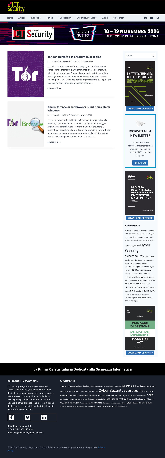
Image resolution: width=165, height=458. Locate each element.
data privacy (138, 263)
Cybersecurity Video (87, 18)
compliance (143, 234)
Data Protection (114, 395)
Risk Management (143, 287)
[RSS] (157, 18)
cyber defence (150, 386)
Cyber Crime (143, 237)
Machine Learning (135, 280)
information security (131, 274)
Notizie (50, 18)
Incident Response (144, 270)
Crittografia (151, 234)
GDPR (133, 270)
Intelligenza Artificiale (143, 277)
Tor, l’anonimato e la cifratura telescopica (74, 56)
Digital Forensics (142, 266)
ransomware (130, 287)
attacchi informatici (133, 230)
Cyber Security (111, 390)
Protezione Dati (145, 284)
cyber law (146, 241)
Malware (146, 280)
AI (125, 230)
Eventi (105, 18)
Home (10, 18)
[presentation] (25, 74)
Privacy (136, 284)
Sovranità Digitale (131, 298)
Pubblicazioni (65, 18)
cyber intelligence (136, 241)
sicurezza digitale (120, 403)
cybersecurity (134, 256)
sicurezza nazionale (131, 294)
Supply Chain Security (144, 298)
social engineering (143, 294)
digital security (141, 395)
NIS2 (153, 280)
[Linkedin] (145, 18)
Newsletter (118, 18)
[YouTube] (151, 18)
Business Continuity (148, 230)
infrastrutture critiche (96, 399)
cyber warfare (148, 260)
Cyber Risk (136, 246)
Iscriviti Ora (140, 163)
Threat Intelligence (132, 301)
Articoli (21, 18)
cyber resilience (84, 391)
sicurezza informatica (142, 290)
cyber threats (138, 260)
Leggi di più (54, 88)
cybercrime (131, 237)
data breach (129, 263)
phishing (128, 284)
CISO (126, 234)
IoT (126, 280)
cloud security (134, 234)
